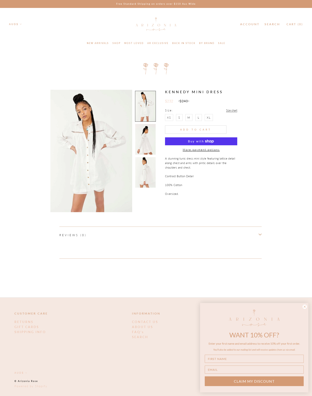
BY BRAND (206, 43)
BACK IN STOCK (184, 43)
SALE (221, 43)
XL (209, 117)
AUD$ (14, 24)
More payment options (201, 149)
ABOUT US (142, 327)
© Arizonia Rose (26, 381)
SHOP (116, 43)
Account (249, 24)
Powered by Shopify (30, 386)
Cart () (295, 24)
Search (272, 24)
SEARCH (140, 337)
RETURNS (23, 322)
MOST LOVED (134, 43)
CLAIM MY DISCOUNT (254, 381)
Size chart (231, 110)
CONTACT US (145, 322)
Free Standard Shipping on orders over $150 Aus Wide (156, 4)
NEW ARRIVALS (98, 43)
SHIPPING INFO (30, 332)
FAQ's (138, 332)
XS (169, 117)
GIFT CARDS (26, 327)
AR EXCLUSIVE (158, 43)
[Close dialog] (304, 306)
